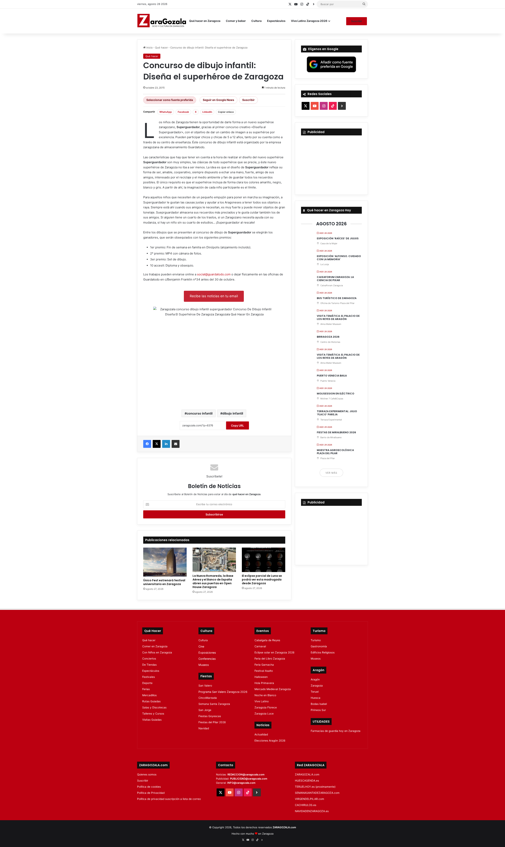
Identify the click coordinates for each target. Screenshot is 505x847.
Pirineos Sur (318, 710)
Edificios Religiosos (323, 652)
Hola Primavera (264, 683)
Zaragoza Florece (265, 707)
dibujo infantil (232, 413)
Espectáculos (276, 20)
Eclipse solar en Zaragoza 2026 (274, 652)
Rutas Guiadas (151, 701)
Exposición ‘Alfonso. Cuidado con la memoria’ (339, 257)
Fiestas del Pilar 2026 (212, 722)
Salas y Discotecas (154, 707)
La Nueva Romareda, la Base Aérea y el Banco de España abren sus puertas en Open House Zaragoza (213, 581)
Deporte (147, 683)
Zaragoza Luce (264, 713)
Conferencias (207, 658)
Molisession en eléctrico (335, 393)
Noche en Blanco (265, 695)
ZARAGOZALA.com (307, 774)
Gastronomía (319, 646)
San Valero (205, 685)
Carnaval (260, 646)
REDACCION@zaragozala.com (246, 774)
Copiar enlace (226, 111)
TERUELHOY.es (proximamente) (315, 786)
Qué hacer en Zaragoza (204, 20)
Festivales (148, 676)
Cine (201, 646)
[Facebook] (147, 444)
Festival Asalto (263, 670)
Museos (203, 664)
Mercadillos (149, 695)
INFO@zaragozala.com (241, 782)
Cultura (256, 20)
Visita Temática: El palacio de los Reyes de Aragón (338, 317)
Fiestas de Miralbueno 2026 (336, 432)
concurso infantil (199, 413)
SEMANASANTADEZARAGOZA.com (317, 792)
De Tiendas (149, 664)
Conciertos (149, 658)
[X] (157, 444)
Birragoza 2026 (328, 337)
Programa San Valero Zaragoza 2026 (222, 691)
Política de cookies (149, 786)
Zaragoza (317, 685)
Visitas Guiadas (152, 719)
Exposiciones (207, 652)
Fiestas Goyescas (209, 716)
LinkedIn (207, 111)
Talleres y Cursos (153, 713)
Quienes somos (146, 774)
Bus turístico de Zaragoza (336, 298)
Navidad (203, 728)
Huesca (315, 697)
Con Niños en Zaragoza (157, 652)
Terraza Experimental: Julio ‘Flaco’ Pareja (337, 412)
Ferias (146, 689)
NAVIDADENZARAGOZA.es (312, 811)
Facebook (183, 111)
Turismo (316, 640)
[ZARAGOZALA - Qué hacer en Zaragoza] (161, 21)
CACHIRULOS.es (305, 805)
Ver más (331, 472)
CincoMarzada (207, 697)
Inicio (149, 47)
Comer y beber (236, 20)
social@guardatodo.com (214, 274)
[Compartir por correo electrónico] (176, 444)
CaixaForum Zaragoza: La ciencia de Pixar (335, 278)
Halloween (261, 676)
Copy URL (237, 425)
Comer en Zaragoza (154, 646)
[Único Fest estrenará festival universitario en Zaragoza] (165, 562)
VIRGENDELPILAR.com (309, 798)
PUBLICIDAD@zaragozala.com (248, 778)
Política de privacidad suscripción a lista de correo (169, 798)
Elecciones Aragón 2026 (269, 740)
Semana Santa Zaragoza (214, 703)
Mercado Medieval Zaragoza (272, 689)
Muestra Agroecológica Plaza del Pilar (335, 451)
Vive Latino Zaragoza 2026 (309, 20)
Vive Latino (261, 701)
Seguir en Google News (218, 100)
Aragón (315, 679)
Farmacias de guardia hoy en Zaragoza (335, 730)
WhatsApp (165, 111)
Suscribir (356, 21)
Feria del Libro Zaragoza (269, 658)
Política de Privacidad (151, 792)
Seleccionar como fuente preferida (169, 100)
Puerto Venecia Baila (332, 375)
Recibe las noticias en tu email (214, 296)
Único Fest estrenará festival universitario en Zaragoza (164, 582)
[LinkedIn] (166, 444)
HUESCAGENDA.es (307, 780)
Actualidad (261, 734)
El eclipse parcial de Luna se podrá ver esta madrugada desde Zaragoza (262, 579)
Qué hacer (161, 47)
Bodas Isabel (319, 703)
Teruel (315, 691)
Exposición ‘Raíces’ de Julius (338, 238)
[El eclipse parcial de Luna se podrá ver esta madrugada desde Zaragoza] (263, 560)
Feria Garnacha (264, 664)
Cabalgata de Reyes (267, 640)
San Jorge (204, 710)
